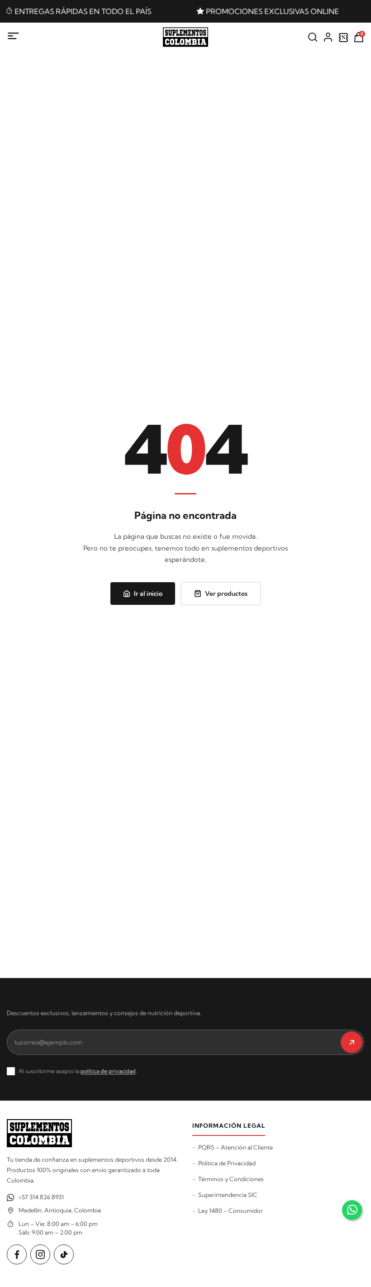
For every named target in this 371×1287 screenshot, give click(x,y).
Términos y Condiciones (231, 1179)
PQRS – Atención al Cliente (235, 1147)
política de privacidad (108, 1071)
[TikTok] (64, 1254)
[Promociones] (343, 37)
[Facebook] (17, 1254)
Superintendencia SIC (227, 1194)
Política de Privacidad (227, 1163)
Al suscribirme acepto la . (78, 1071)
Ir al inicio (148, 593)
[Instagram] (40, 1254)
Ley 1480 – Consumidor (230, 1210)
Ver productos (226, 593)
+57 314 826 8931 (41, 1197)
